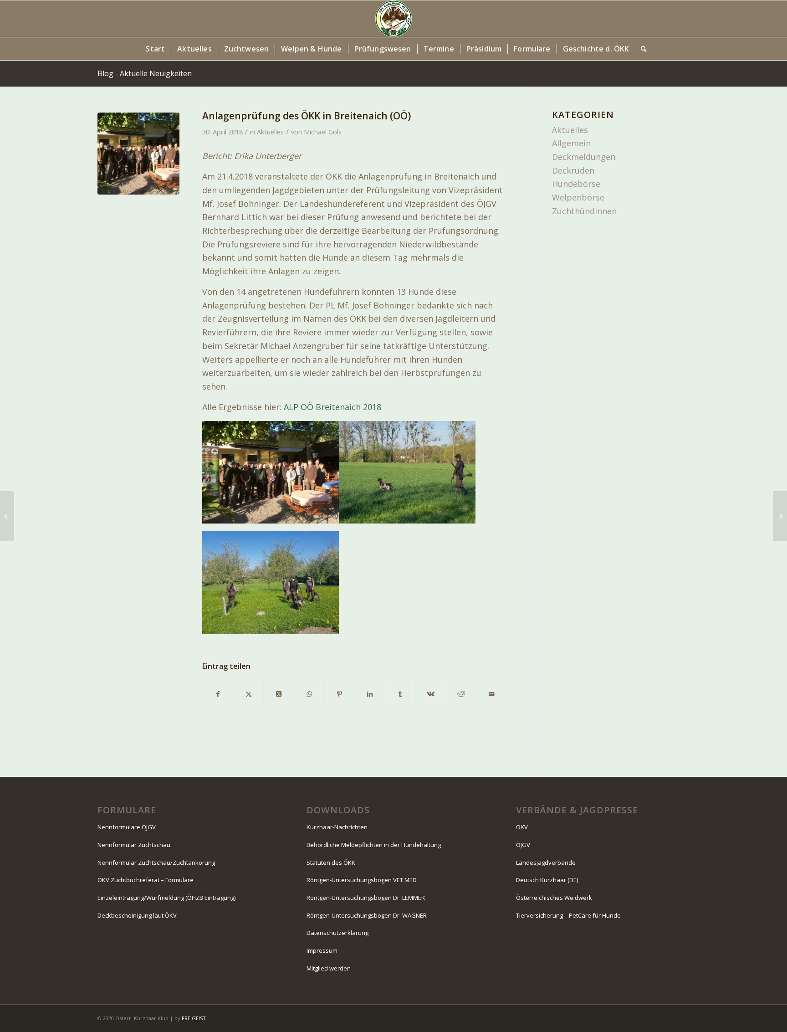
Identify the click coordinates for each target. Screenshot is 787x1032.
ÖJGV (523, 845)
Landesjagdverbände (546, 862)
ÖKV (522, 827)
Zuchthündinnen (584, 210)
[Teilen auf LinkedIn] (370, 694)
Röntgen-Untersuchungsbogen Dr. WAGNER (367, 915)
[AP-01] (138, 154)
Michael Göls (323, 131)
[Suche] (641, 48)
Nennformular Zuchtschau (133, 845)
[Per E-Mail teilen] (491, 694)
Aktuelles (270, 131)
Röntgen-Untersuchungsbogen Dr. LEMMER (366, 897)
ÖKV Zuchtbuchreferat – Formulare (145, 880)
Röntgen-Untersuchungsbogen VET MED (362, 880)
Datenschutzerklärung (337, 933)
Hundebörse (576, 183)
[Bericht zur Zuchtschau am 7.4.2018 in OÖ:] (7, 516)
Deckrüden (573, 170)
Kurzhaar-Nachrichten (337, 827)
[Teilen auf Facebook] (218, 694)
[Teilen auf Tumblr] (400, 694)
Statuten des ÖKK (331, 862)
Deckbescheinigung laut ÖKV (137, 915)
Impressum (322, 950)
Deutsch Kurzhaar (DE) (547, 880)
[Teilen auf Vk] (431, 694)
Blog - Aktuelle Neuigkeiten (144, 73)
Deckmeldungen (583, 156)
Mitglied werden (329, 968)
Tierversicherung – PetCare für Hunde (568, 915)
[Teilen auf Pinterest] (340, 694)
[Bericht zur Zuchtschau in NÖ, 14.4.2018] (780, 516)
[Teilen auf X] (249, 694)
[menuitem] (155, 48)
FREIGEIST (194, 1018)
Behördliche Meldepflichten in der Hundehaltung (374, 845)
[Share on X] (279, 694)
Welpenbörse (578, 197)
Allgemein (571, 143)
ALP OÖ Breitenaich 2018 (332, 406)
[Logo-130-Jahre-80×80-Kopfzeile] (393, 18)
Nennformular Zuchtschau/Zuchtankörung (156, 862)
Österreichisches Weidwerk (554, 897)
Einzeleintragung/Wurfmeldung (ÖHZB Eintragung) (166, 897)
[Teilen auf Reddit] (461, 694)
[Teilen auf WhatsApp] (309, 694)
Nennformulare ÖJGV (126, 827)
